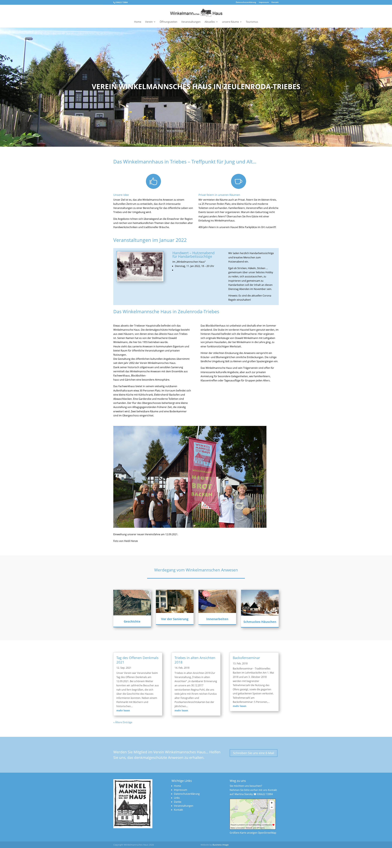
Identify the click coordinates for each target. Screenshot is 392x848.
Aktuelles (210, 22)
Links (177, 797)
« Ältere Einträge (122, 722)
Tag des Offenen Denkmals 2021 (137, 659)
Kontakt (275, 2)
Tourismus (252, 22)
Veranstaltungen (191, 22)
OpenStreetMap (267, 832)
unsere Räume (230, 22)
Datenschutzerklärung (246, 2)
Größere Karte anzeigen (243, 832)
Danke (177, 801)
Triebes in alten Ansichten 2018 (195, 659)
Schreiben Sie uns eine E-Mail (253, 753)
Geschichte (132, 621)
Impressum (264, 2)
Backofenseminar (246, 657)
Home (137, 22)
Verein (149, 22)
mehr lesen (123, 710)
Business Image (221, 844)
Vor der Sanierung (174, 619)
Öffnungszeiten (168, 22)
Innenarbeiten (217, 619)
